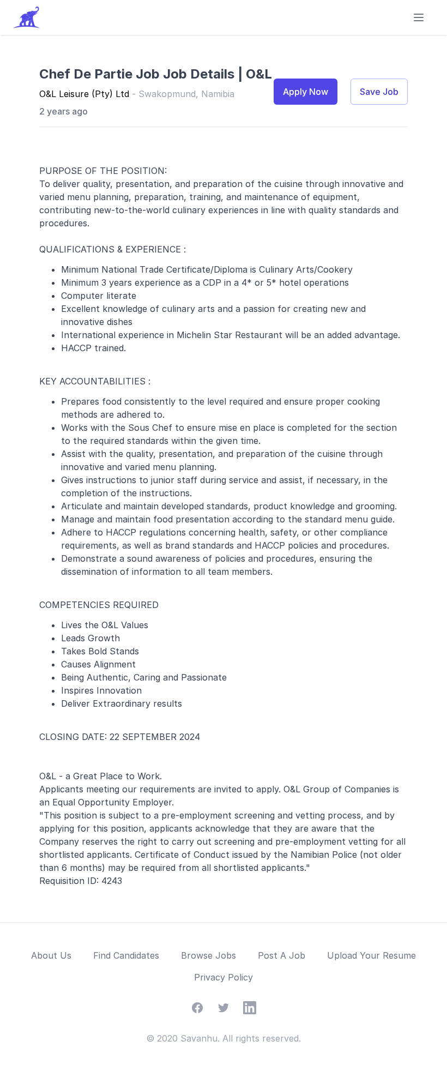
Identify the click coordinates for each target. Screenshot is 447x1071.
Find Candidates (126, 955)
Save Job (379, 91)
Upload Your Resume (371, 955)
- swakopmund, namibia (183, 93)
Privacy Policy (223, 977)
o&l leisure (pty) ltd (85, 93)
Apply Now (305, 91)
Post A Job (281, 955)
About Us (51, 955)
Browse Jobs (208, 955)
